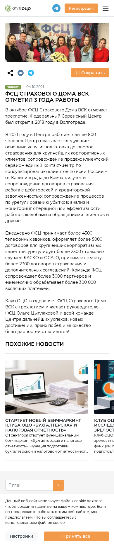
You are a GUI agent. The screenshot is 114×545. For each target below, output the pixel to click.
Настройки (21, 536)
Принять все (76, 536)
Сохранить (93, 72)
